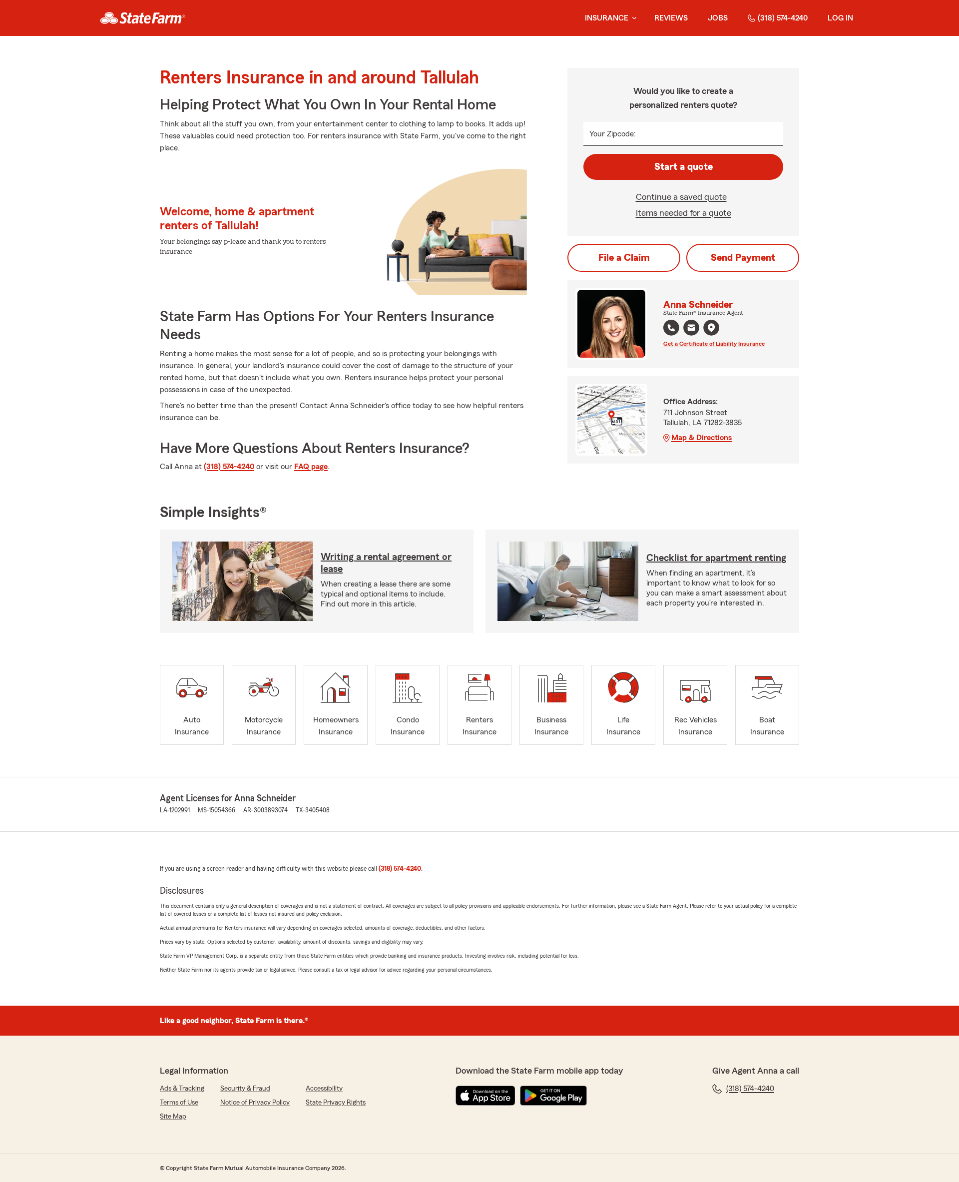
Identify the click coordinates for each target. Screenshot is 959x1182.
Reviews (671, 18)
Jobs (718, 18)
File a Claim (624, 258)
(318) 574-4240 (783, 18)
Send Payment (743, 258)
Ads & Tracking (182, 1088)
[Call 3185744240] (671, 328)
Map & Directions (701, 438)
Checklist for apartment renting (716, 558)
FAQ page (311, 467)
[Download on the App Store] (485, 1096)
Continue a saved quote (681, 196)
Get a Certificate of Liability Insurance (714, 344)
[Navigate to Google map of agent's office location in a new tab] (711, 328)
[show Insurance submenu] (632, 18)
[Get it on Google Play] (553, 1096)
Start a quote (683, 167)
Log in (840, 18)
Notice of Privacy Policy (255, 1102)
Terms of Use (179, 1102)
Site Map (173, 1116)
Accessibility (324, 1088)
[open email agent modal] (691, 329)
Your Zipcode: (612, 134)
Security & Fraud (245, 1088)
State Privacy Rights (336, 1102)
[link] (142, 18)
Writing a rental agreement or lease (386, 563)
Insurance (606, 18)
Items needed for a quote (683, 212)
